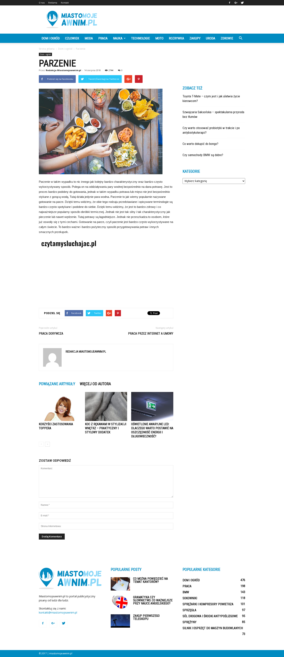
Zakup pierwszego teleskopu (146, 617)
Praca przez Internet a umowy (150, 333)
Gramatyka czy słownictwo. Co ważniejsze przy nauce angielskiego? (153, 600)
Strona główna (46, 48)
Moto (159, 38)
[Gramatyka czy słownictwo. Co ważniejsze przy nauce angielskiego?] (120, 602)
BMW (186, 592)
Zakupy (195, 38)
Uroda (210, 38)
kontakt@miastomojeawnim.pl (58, 612)
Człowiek (72, 38)
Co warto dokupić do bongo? (200, 144)
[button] (240, 38)
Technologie (140, 38)
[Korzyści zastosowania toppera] (60, 406)
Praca (103, 38)
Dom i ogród (51, 38)
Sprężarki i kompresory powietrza (208, 604)
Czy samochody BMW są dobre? (203, 155)
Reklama (52, 2)
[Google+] (236, 2)
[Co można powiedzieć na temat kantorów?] (120, 584)
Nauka (117, 38)
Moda (89, 38)
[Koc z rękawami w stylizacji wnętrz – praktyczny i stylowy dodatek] (106, 406)
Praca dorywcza (51, 333)
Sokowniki (190, 598)
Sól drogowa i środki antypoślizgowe (210, 616)
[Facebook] (229, 2)
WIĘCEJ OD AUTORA (95, 384)
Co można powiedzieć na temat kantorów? (150, 580)
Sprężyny (189, 622)
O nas (42, 2)
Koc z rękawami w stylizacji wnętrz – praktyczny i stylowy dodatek (105, 428)
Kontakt (65, 2)
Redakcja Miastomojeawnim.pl (63, 70)
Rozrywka (176, 38)
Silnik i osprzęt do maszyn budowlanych (213, 628)
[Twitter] (242, 2)
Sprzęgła (189, 610)
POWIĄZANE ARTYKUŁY (57, 384)
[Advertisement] (175, 19)
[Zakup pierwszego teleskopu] (120, 621)
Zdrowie (227, 38)
